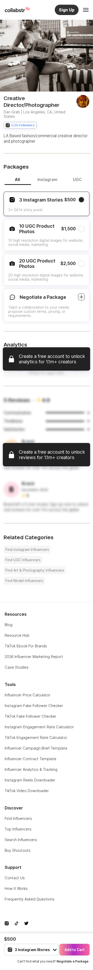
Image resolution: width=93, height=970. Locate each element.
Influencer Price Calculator (27, 695)
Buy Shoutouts (17, 850)
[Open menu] (86, 10)
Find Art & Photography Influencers (34, 570)
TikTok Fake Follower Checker (30, 716)
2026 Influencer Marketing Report (34, 656)
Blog (8, 624)
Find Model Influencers (24, 581)
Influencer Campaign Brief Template (36, 748)
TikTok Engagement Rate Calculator (36, 737)
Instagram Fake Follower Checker (34, 705)
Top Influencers (18, 829)
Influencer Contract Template (30, 759)
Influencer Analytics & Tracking (31, 769)
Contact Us (15, 878)
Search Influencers (21, 839)
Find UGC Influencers (23, 560)
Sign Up (66, 9)
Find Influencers (18, 818)
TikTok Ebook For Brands (26, 646)
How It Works (16, 888)
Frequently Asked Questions (30, 899)
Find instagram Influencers (27, 550)
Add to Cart (74, 950)
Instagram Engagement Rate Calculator (39, 727)
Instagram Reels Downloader (30, 780)
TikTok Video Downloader (27, 790)
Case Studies (16, 667)
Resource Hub (17, 635)
